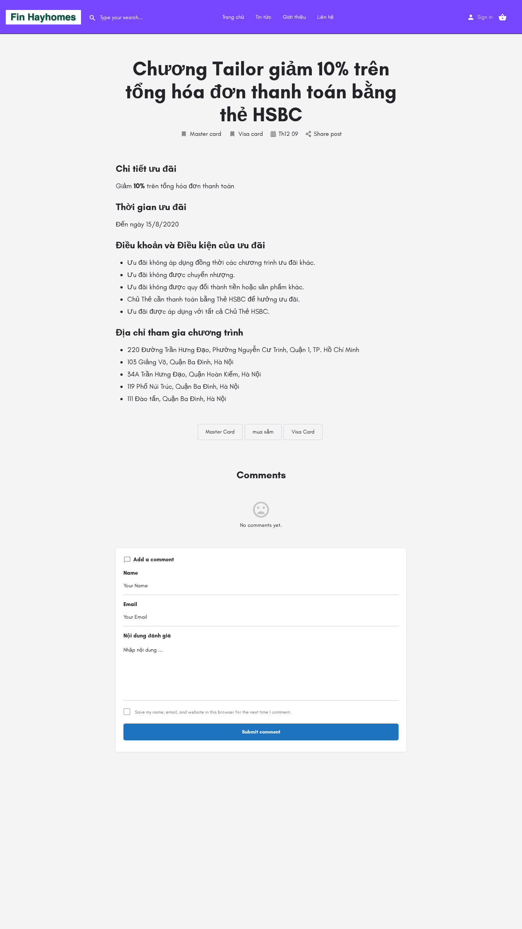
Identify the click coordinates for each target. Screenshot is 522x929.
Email (130, 604)
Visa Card (303, 432)
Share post (328, 133)
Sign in (485, 17)
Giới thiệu (294, 17)
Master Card (220, 432)
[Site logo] (44, 16)
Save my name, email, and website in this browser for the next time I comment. (213, 712)
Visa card (250, 133)
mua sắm (263, 432)
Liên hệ (325, 17)
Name (130, 573)
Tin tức (263, 17)
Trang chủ (233, 17)
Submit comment (261, 732)
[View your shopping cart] (502, 17)
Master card (205, 133)
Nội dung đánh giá (147, 635)
